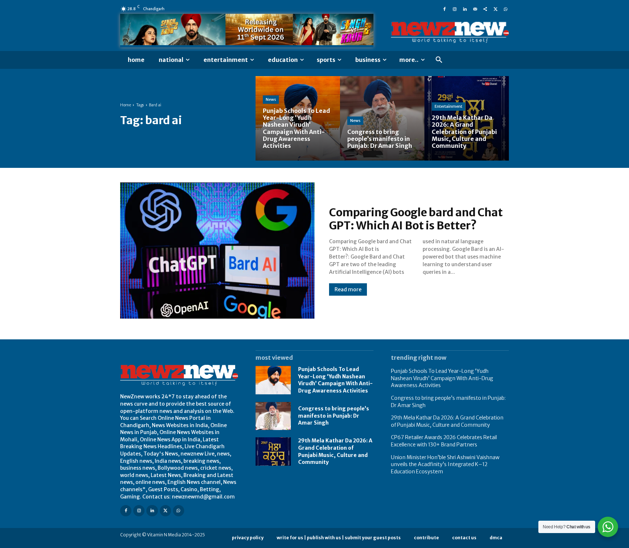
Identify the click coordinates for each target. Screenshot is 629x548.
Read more (348, 289)
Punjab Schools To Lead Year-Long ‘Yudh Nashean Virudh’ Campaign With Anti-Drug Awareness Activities (335, 380)
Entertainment (448, 106)
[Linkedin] (465, 8)
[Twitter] (495, 8)
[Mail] (475, 8)
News (271, 99)
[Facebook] (444, 8)
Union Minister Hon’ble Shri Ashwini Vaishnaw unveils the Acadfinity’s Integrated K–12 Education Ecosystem (445, 464)
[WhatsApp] (505, 8)
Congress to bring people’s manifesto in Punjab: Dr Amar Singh (333, 415)
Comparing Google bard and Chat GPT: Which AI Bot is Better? (416, 218)
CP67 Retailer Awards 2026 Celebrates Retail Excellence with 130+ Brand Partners (444, 441)
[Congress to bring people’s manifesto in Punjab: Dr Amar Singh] (382, 118)
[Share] (485, 8)
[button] (439, 60)
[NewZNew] (450, 32)
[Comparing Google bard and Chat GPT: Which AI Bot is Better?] (217, 250)
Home (125, 105)
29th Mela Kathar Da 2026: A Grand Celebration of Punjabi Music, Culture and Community (447, 421)
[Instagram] (454, 8)
